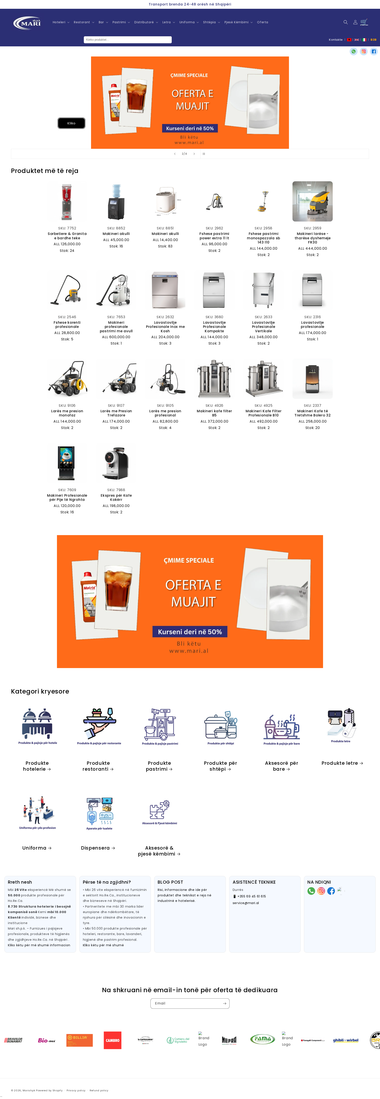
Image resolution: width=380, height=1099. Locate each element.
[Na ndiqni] (224, 1003)
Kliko (36, 123)
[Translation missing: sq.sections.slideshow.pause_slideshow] (205, 154)
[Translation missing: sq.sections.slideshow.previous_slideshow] (175, 154)
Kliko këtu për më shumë (103, 945)
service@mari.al (246, 903)
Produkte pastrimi (158, 766)
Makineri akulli (116, 234)
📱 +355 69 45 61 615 (249, 896)
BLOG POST (170, 882)
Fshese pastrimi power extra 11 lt (214, 236)
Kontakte (336, 40)
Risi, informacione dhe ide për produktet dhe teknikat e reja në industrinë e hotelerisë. (184, 895)
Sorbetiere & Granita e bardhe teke (67, 236)
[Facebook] (374, 51)
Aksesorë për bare (281, 766)
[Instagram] (364, 51)
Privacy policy (76, 1090)
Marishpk (29, 1090)
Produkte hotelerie (36, 766)
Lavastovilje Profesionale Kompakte (214, 326)
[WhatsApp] (354, 51)
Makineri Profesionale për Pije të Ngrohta (67, 497)
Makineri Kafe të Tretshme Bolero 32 (312, 413)
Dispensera (95, 848)
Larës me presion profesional (165, 413)
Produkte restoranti (96, 766)
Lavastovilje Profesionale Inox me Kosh (165, 326)
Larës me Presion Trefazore (116, 413)
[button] (60, 22)
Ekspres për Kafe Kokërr (116, 497)
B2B (374, 40)
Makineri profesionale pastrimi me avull (116, 326)
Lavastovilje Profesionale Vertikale (263, 326)
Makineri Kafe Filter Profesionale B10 (263, 413)
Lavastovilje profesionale (312, 324)
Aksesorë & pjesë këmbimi (156, 851)
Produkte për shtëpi (220, 766)
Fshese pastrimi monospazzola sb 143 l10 (263, 238)
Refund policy (99, 1090)
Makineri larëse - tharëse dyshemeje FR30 (313, 238)
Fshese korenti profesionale (67, 324)
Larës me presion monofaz (67, 413)
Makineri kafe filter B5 (214, 413)
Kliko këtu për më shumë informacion (39, 945)
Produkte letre (340, 763)
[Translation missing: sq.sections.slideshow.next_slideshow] (194, 154)
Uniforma (34, 848)
